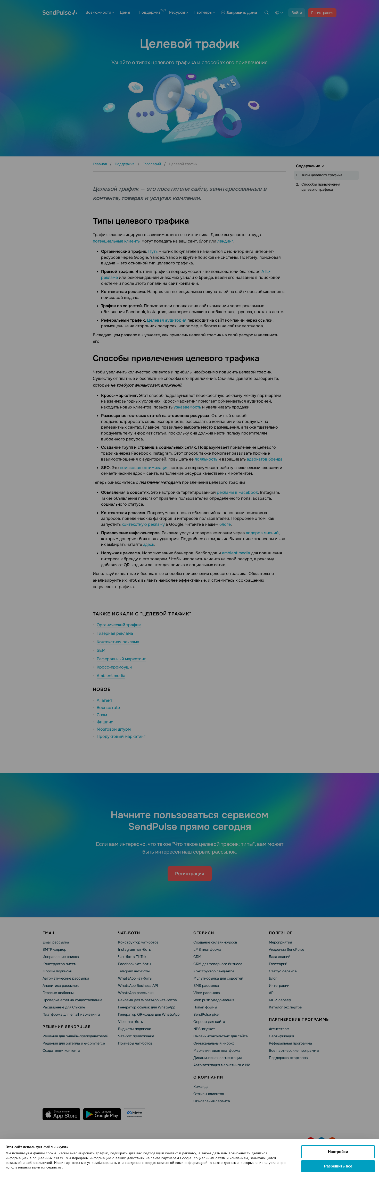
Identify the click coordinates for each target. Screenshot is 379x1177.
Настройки (338, 1151)
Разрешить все (338, 1166)
